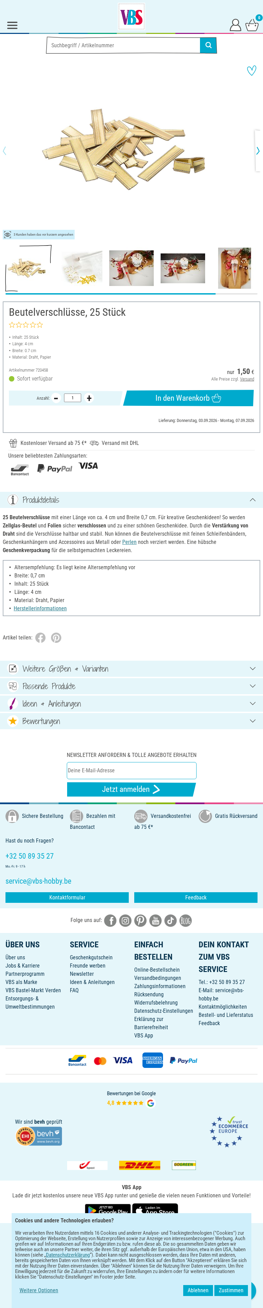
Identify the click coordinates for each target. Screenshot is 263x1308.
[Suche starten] (208, 45)
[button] (10, 150)
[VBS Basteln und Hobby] (131, 16)
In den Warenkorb (182, 398)
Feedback (195, 897)
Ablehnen (198, 1290)
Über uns (15, 957)
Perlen (129, 542)
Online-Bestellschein (157, 970)
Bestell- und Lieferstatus (226, 1015)
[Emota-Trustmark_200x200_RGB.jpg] (229, 1131)
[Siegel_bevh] (38, 1135)
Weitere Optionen (39, 1290)
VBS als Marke (21, 982)
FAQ (74, 990)
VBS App (143, 1035)
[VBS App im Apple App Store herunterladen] (155, 1210)
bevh (39, 1122)
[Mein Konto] (235, 24)
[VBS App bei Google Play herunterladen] (108, 1210)
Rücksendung (149, 994)
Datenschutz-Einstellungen (163, 1011)
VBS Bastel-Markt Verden (33, 990)
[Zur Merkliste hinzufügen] (251, 70)
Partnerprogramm (25, 974)
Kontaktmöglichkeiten (223, 1007)
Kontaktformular (67, 897)
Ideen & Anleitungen (92, 982)
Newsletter (82, 974)
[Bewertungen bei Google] (131, 1099)
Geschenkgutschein (91, 957)
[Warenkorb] (252, 24)
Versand (247, 379)
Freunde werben (87, 965)
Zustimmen (231, 1290)
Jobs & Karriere (22, 965)
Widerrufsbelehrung (156, 1002)
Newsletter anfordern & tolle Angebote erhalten (132, 755)
